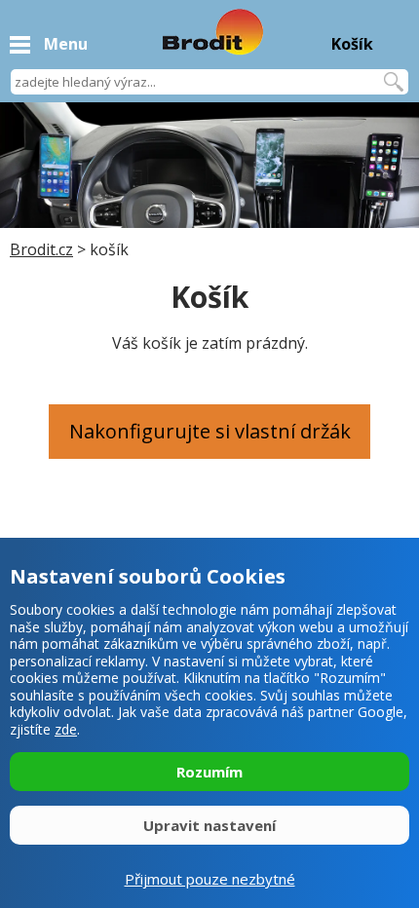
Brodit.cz (41, 249)
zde (66, 729)
